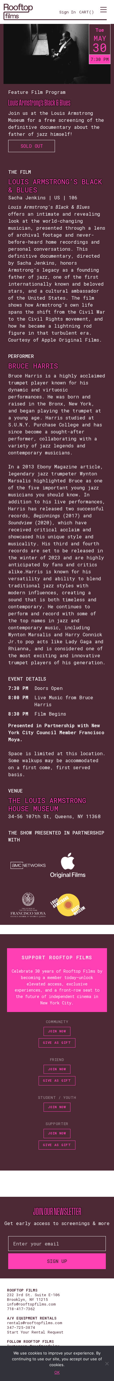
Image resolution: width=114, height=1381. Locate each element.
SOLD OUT (31, 146)
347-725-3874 (21, 1327)
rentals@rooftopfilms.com (34, 1322)
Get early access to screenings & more (57, 1223)
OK (57, 1372)
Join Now (57, 1031)
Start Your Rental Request (35, 1332)
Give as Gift (57, 1042)
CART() (86, 12)
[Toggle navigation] (103, 12)
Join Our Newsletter (57, 1211)
